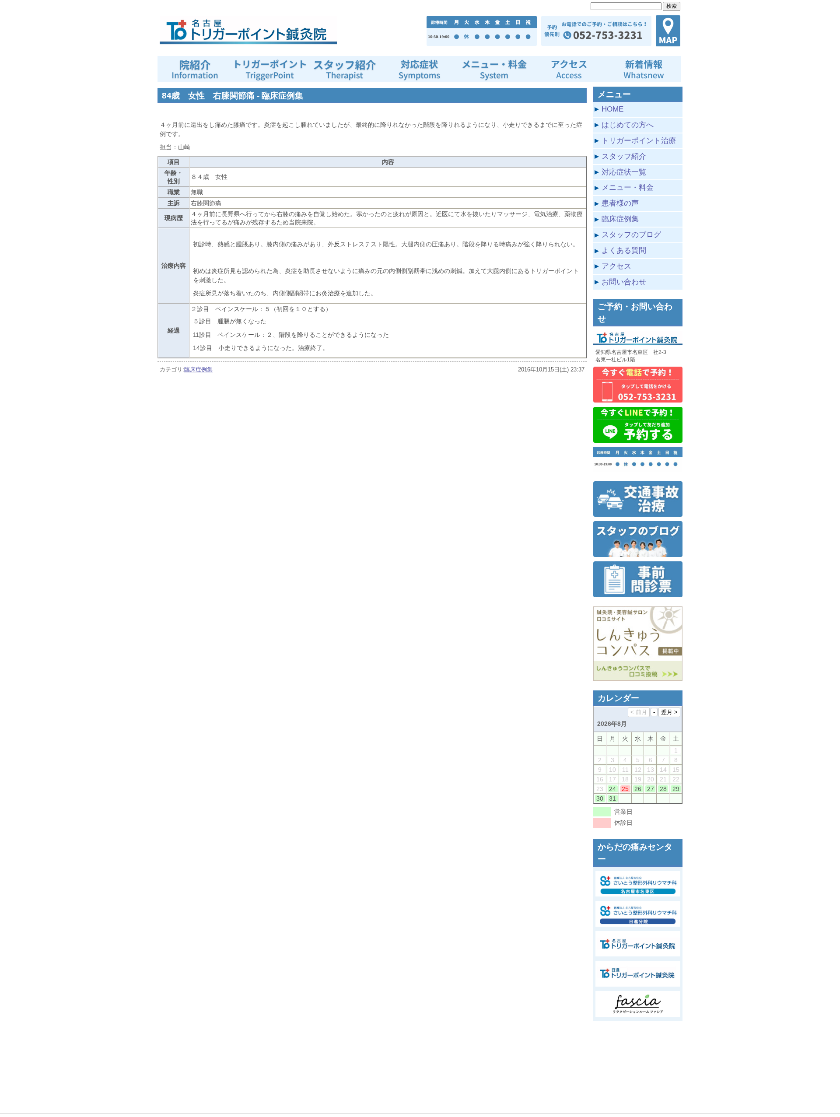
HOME (612, 109)
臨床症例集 (198, 369)
